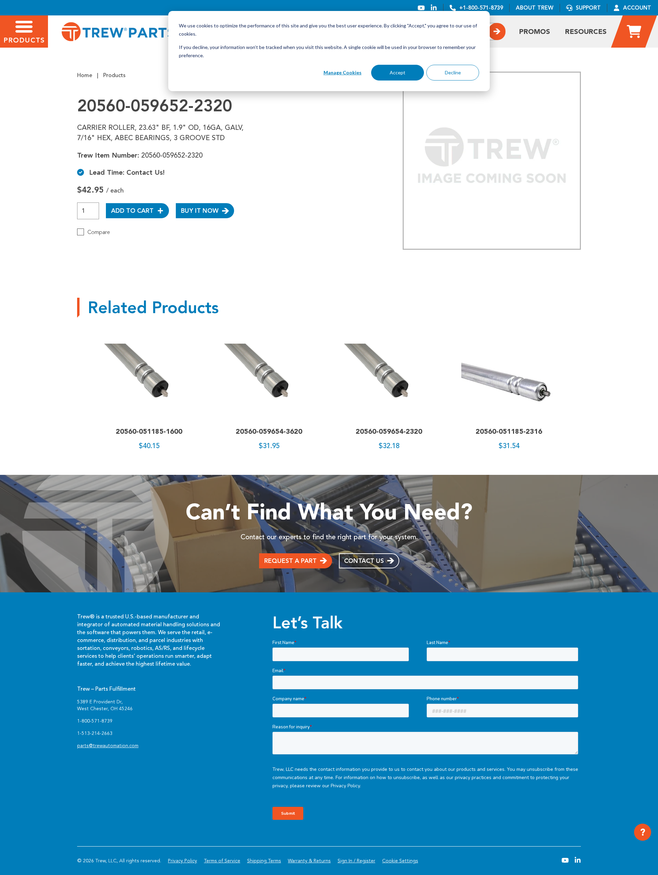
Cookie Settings (400, 861)
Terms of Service (222, 861)
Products (114, 75)
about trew (534, 7)
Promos (534, 31)
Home (84, 75)
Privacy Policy (182, 861)
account (637, 7)
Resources (586, 31)
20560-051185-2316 (509, 431)
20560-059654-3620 (269, 431)
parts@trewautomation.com (107, 746)
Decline (453, 72)
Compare (98, 232)
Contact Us (364, 561)
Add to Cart (132, 210)
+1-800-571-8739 (481, 7)
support (588, 7)
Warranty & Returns (309, 861)
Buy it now (200, 210)
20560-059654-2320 (389, 431)
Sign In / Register (356, 861)
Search (496, 31)
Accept (397, 72)
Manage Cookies (343, 72)
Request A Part (290, 561)
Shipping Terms (264, 861)
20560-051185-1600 (149, 431)
